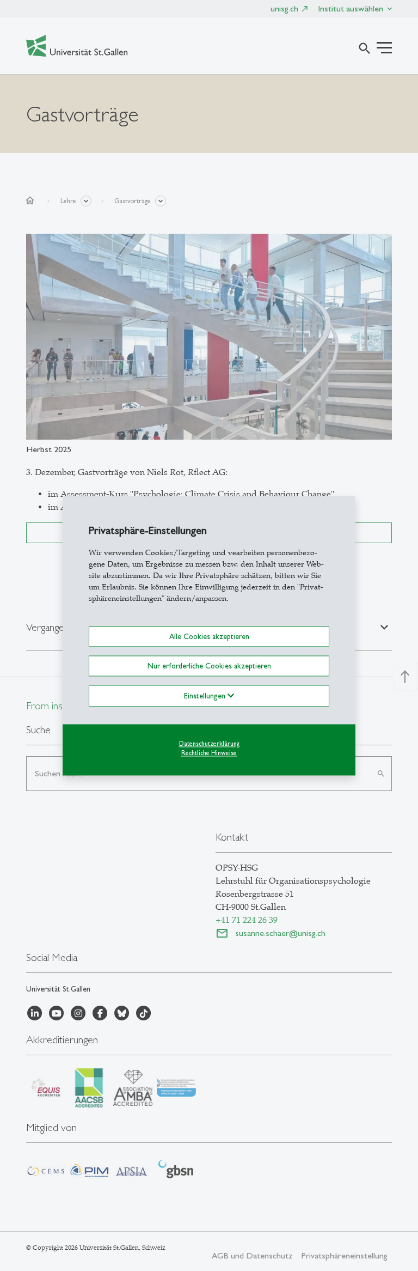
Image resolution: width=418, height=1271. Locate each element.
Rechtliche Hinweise (209, 753)
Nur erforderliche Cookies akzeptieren (209, 665)
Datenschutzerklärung (209, 743)
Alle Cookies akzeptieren (209, 636)
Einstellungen (206, 695)
